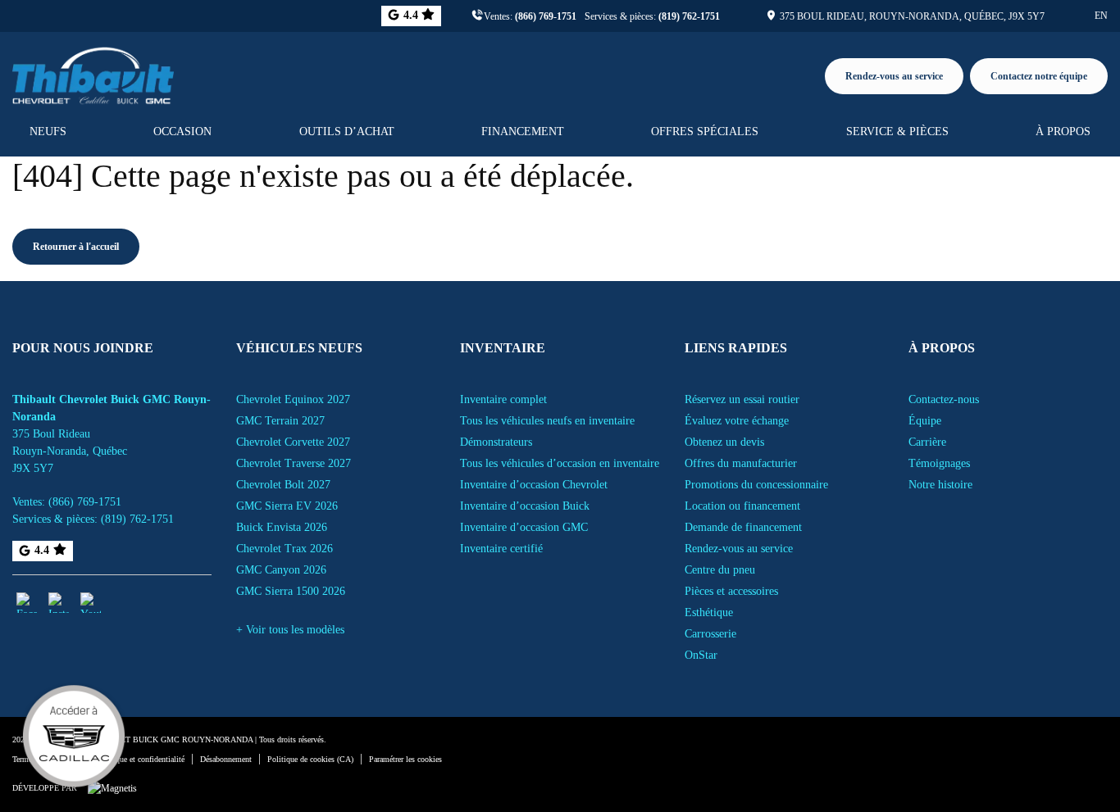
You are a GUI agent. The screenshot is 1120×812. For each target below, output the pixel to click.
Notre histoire (940, 485)
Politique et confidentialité (140, 759)
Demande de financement (743, 527)
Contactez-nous (943, 399)
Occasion (182, 131)
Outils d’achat (346, 131)
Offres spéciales (704, 131)
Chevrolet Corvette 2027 (293, 442)
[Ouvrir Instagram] (58, 602)
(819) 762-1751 (689, 16)
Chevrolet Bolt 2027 (283, 485)
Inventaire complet (503, 399)
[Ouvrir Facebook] (26, 602)
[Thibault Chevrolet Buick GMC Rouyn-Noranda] (93, 73)
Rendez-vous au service (894, 76)
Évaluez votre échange (737, 421)
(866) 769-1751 (545, 16)
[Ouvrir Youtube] (90, 602)
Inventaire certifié (501, 548)
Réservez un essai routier (742, 399)
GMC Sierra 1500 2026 (290, 591)
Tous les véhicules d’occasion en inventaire (559, 463)
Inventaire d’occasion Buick (525, 506)
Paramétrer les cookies (405, 759)
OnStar (701, 655)
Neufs (48, 131)
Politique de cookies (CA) (310, 759)
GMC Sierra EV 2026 (287, 506)
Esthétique (709, 612)
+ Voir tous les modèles (290, 630)
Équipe (924, 421)
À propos (1063, 131)
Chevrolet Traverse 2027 (293, 463)
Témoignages (939, 463)
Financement (522, 131)
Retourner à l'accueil (76, 246)
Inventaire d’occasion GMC (524, 527)
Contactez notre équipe (1038, 76)
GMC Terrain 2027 (280, 421)
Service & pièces (897, 131)
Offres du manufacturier (741, 463)
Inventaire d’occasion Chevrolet (534, 485)
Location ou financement (742, 506)
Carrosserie (710, 634)
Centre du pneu (720, 570)
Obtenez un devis (724, 442)
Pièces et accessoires (731, 591)
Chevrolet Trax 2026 (284, 548)
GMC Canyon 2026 (281, 570)
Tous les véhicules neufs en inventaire (547, 421)
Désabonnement (226, 759)
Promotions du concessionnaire (756, 485)
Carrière (927, 442)
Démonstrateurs (496, 442)
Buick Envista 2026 (281, 527)
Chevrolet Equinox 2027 (293, 399)
